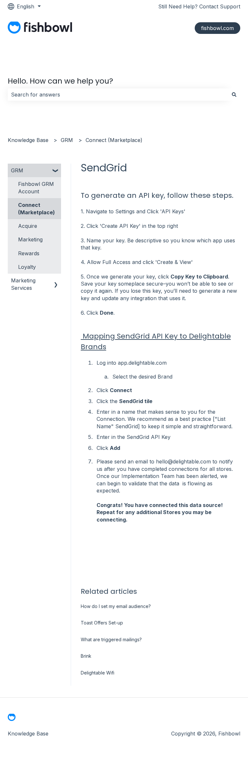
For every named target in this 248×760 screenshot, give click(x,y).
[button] (56, 170)
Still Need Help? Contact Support (199, 6)
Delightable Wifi (97, 672)
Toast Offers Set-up (102, 622)
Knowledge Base (28, 140)
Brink (86, 656)
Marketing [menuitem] (30, 239)
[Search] (234, 94)
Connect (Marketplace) (114, 140)
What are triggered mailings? (111, 639)
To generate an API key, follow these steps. (157, 195)
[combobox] (118, 94)
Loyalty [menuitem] (27, 267)
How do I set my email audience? (116, 606)
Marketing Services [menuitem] (23, 284)
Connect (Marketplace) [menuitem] (36, 208)
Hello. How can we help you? (60, 81)
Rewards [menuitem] (28, 253)
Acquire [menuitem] (27, 226)
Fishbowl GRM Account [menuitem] (36, 187)
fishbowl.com (217, 28)
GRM (67, 140)
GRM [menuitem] (17, 170)
